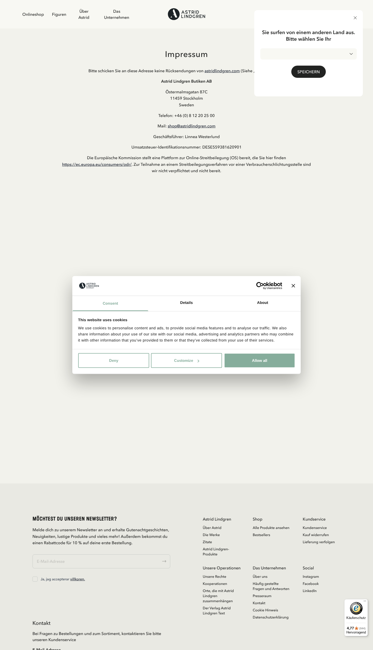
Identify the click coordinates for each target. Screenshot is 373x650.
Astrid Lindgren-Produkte (216, 551)
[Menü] (365, 602)
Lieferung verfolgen (319, 542)
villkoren (77, 579)
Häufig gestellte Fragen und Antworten (271, 586)
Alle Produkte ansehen (271, 527)
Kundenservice (315, 527)
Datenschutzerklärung (271, 617)
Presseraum (262, 596)
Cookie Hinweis (265, 610)
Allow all (259, 360)
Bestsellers (261, 535)
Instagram (311, 576)
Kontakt (259, 603)
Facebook (311, 583)
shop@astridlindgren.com (191, 125)
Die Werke (211, 535)
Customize (183, 360)
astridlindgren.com (222, 70)
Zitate (207, 542)
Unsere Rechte (214, 576)
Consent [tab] (110, 303)
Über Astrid (83, 14)
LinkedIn (310, 590)
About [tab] (262, 302)
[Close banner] (293, 286)
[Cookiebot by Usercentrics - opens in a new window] (260, 286)
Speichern (308, 71)
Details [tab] (186, 302)
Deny (113, 360)
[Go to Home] (186, 14)
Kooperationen (215, 583)
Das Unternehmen (116, 14)
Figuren (59, 14)
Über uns (260, 576)
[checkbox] (35, 579)
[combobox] (308, 54)
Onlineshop (33, 14)
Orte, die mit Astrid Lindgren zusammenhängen (218, 595)
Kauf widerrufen (316, 535)
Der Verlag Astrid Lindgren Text (217, 610)
